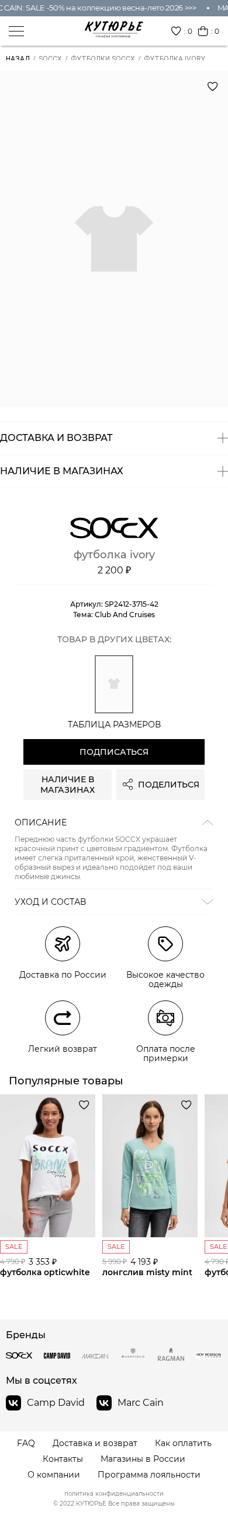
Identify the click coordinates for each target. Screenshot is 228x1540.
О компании (53, 1475)
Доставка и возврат (95, 1443)
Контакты (63, 1459)
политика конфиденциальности (114, 1493)
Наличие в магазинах (67, 784)
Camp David (56, 1402)
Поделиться (168, 784)
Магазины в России (143, 1459)
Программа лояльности (149, 1475)
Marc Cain (141, 1402)
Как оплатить (183, 1443)
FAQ (26, 1443)
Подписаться (114, 752)
